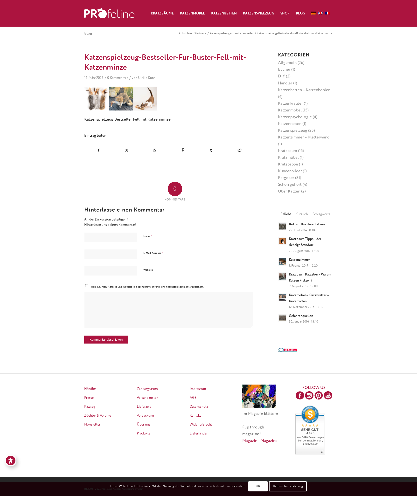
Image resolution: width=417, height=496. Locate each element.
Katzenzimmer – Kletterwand (303, 137)
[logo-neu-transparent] (109, 13)
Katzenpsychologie (295, 117)
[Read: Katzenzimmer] (282, 261)
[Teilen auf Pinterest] (183, 150)
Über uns (143, 424)
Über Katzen (289, 191)
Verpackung (145, 415)
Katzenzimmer (299, 260)
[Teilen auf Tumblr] (211, 150)
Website (148, 270)
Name (147, 236)
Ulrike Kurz (146, 78)
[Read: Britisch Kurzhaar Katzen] (282, 226)
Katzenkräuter (290, 104)
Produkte (143, 433)
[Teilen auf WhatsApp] (155, 150)
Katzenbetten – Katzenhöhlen (304, 90)
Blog (88, 33)
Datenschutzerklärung (288, 486)
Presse (89, 398)
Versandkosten (147, 398)
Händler (285, 83)
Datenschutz (199, 406)
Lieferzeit (144, 406)
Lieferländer (199, 433)
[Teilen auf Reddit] (239, 150)
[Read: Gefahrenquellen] (282, 318)
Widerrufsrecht (201, 424)
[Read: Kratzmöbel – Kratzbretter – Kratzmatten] (282, 297)
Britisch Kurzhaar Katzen (307, 224)
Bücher (284, 70)
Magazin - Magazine (260, 441)
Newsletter (92, 424)
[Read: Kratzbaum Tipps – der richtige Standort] (282, 241)
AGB (193, 398)
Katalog (89, 406)
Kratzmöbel (288, 158)
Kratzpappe (288, 164)
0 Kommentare (117, 78)
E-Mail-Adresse (153, 253)
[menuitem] (162, 13)
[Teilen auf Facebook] (98, 150)
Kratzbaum (287, 151)
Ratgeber (286, 178)
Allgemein (287, 63)
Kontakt (195, 415)
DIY (281, 76)
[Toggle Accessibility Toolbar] (10, 460)
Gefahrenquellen (301, 316)
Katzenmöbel (290, 110)
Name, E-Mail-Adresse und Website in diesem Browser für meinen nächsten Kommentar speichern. (147, 286)
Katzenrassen (289, 124)
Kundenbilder (290, 171)
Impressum (198, 389)
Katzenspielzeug (292, 131)
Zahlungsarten (147, 389)
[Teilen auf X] (127, 150)
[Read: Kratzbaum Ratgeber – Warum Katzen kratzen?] (282, 276)
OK (258, 486)
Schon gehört (290, 185)
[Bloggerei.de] (287, 351)
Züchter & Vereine (97, 415)
